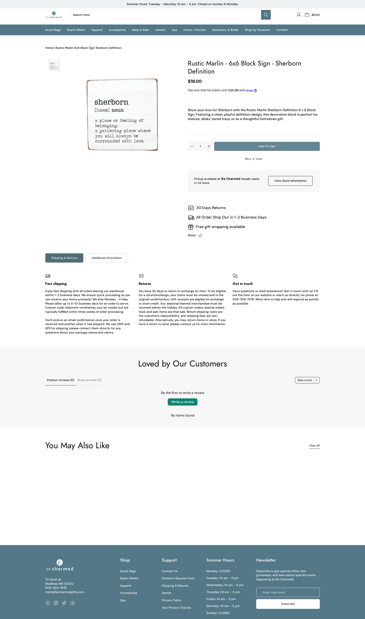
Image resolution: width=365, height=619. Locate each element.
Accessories (128, 593)
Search (166, 593)
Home (49, 48)
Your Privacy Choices (176, 607)
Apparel (125, 586)
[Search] (266, 15)
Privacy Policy (171, 600)
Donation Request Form (178, 578)
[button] (56, 30)
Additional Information (107, 258)
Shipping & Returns (64, 258)
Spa (122, 600)
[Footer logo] (59, 565)
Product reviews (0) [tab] (60, 380)
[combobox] (166, 15)
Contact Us (169, 571)
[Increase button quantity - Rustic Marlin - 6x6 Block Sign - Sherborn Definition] (209, 146)
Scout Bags (128, 571)
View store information (290, 181)
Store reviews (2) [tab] (89, 380)
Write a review (182, 402)
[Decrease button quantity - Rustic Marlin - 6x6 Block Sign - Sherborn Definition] (192, 146)
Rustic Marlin (129, 578)
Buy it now (253, 159)
